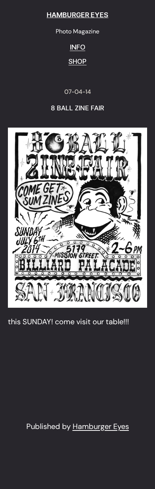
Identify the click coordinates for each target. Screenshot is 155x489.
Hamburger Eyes (101, 426)
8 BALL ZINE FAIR (77, 108)
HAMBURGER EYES (77, 15)
